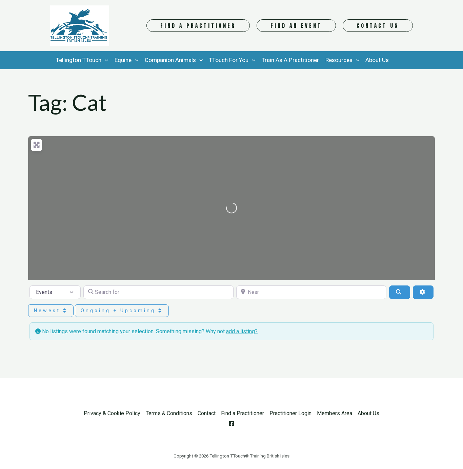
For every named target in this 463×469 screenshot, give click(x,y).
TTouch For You (228, 60)
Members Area (334, 413)
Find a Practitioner (242, 413)
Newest (48, 310)
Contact (207, 413)
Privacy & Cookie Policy (112, 413)
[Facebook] (231, 424)
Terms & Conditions (169, 413)
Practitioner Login (290, 413)
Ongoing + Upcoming (119, 310)
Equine (123, 60)
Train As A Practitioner (290, 60)
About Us (377, 60)
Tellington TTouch (78, 60)
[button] (198, 25)
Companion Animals (170, 60)
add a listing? (242, 331)
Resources (339, 60)
